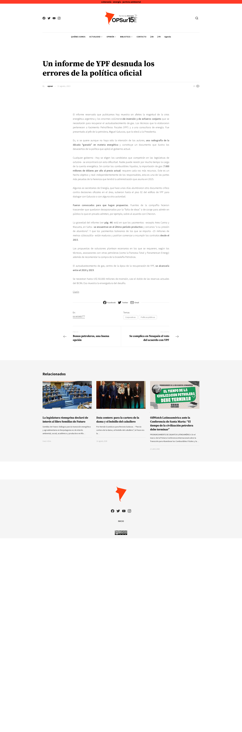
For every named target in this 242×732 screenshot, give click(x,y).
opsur (50, 86)
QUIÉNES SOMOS (78, 36)
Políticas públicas (148, 317)
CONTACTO (141, 36)
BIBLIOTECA (125, 36)
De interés (79, 316)
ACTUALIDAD (94, 36)
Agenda (167, 36)
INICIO (121, 521)
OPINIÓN (110, 36)
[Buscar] (197, 18)
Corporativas (130, 317)
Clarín (76, 291)
